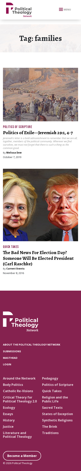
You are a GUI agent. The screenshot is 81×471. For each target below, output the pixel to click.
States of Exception (57, 414)
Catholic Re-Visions (18, 391)
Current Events (15, 268)
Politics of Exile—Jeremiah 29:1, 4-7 (38, 132)
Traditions (50, 433)
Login (7, 364)
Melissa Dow (14, 152)
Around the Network (19, 378)
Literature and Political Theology (17, 435)
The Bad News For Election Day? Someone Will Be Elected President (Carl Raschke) (38, 258)
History (9, 420)
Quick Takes (11, 247)
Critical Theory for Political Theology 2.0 (20, 399)
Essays (8, 414)
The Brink (49, 426)
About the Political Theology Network (31, 344)
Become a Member (22, 456)
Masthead (10, 358)
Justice (8, 426)
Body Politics (13, 384)
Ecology (9, 407)
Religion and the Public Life (55, 399)
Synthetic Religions (57, 420)
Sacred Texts (52, 407)
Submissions (12, 351)
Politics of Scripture (17, 127)
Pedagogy (50, 378)
